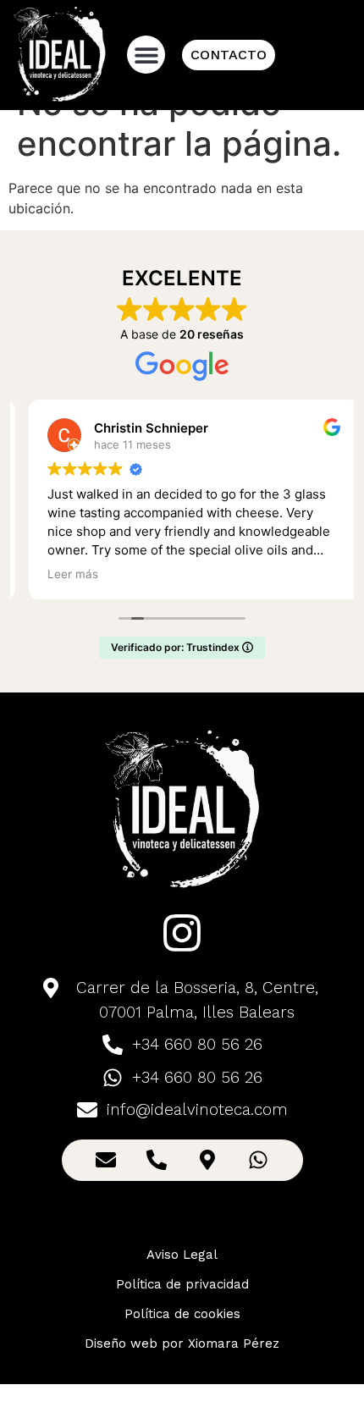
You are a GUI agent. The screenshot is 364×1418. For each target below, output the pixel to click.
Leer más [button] (61, 574)
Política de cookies (182, 1313)
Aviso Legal (182, 1254)
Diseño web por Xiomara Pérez (182, 1343)
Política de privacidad (182, 1284)
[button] (146, 55)
